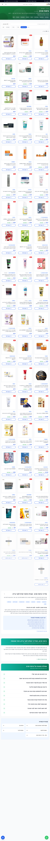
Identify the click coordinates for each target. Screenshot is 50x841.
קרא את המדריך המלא (42, 659)
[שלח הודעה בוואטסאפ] (46, 837)
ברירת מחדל (23, 27)
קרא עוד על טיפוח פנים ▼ (42, 631)
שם (3, 27)
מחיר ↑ (17, 27)
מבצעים (7, 27)
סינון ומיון (5, 24)
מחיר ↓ (13, 27)
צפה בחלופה (24, 558)
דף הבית (47, 8)
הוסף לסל (41, 58)
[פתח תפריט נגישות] (3, 837)
